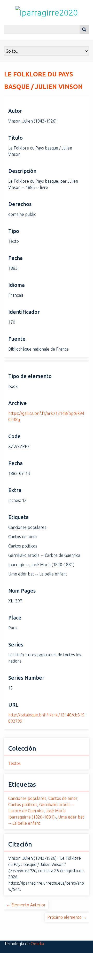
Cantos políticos (22, 804)
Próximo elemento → (67, 917)
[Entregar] (84, 29)
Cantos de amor (62, 798)
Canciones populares (27, 798)
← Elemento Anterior (26, 904)
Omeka (37, 943)
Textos (14, 763)
